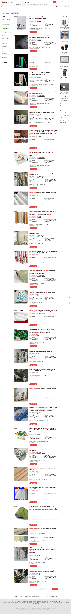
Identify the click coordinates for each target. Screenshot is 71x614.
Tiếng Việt (67, 602)
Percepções (53, 601)
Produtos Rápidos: (19, 4)
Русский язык (43, 602)
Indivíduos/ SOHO (6, 38)
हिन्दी (57, 602)
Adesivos (37, 596)
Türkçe (64, 602)
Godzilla (61, 119)
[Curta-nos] (57, 601)
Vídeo (15, 16)
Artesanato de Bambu (18, 594)
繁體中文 (16, 602)
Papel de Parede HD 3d (64, 107)
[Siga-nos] (59, 601)
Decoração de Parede (25, 4)
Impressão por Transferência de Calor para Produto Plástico (64, 41)
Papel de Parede (63, 117)
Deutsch (30, 602)
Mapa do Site (49, 601)
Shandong (5, 57)
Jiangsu (4, 53)
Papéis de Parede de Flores (34, 4)
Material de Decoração (6, 19)
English (9, 602)
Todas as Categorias (6, 6)
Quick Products (26, 604)
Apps (62, 6)
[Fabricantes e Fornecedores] (7, 2)
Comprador (51, 6)
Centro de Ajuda (13, 601)
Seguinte (54, 588)
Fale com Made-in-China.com (41, 601)
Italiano (38, 602)
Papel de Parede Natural (64, 120)
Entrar (69, 2)
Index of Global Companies (51, 604)
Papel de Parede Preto (41, 4)
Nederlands (54, 602)
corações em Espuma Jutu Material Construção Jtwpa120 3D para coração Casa (43, 154)
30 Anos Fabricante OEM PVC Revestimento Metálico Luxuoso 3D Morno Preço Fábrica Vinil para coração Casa (42, 331)
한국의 (47, 602)
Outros (4, 47)
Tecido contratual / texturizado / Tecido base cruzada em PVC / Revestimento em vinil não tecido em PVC (43, 272)
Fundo (61, 110)
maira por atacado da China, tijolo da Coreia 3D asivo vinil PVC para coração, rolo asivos (43, 213)
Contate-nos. (5, 63)
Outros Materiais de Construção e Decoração (30, 596)
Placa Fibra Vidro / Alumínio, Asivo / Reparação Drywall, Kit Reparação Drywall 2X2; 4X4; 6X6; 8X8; (43, 430)
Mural (61, 105)
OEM (4, 43)
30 (20, 588)
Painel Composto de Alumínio (41, 594)
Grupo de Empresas (6, 37)
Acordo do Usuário (25, 601)
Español (27, 602)
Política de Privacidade (32, 601)
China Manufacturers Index (33, 604)
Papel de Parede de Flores (64, 113)
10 (18, 588)
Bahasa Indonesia (36, 603)
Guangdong (5, 54)
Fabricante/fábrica (6, 34)
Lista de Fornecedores (15, 13)
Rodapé (26, 594)
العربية (50, 602)
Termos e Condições (35, 610)
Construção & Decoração (6, 18)
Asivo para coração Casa (39, 55)
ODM (4, 45)
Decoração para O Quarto (64, 103)
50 (23, 588)
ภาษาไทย (60, 602)
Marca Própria (6, 46)
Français (23, 602)
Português (34, 602)
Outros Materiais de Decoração (52, 596)
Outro (4, 35)
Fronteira (61, 108)
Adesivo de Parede (63, 112)
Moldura (48, 594)
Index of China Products (42, 604)
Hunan (4, 56)
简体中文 (12, 602)
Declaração (19, 601)
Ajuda (57, 6)
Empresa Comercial (7, 32)
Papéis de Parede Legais (64, 115)
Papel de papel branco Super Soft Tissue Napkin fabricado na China (64, 66)
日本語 (20, 602)
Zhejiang (4, 51)
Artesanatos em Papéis (18, 596)
